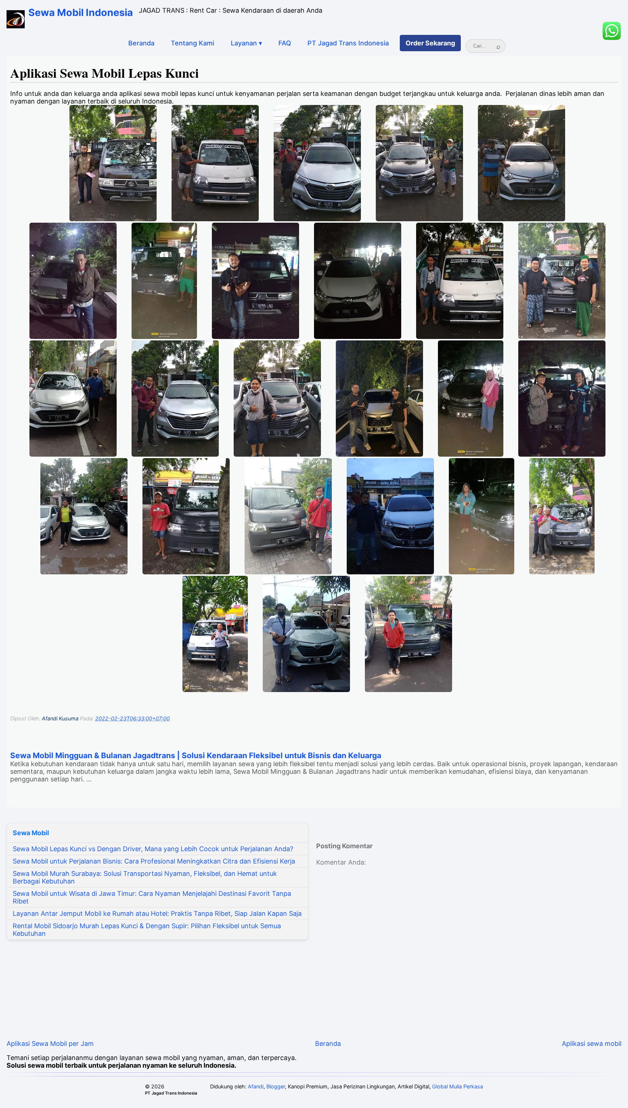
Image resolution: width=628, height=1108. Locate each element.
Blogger (275, 1086)
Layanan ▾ (246, 43)
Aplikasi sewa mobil (591, 1043)
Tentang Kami (192, 43)
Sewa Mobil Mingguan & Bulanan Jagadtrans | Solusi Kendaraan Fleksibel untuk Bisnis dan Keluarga (195, 755)
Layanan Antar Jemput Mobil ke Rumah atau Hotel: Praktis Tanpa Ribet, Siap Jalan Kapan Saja (157, 913)
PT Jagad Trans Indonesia (348, 43)
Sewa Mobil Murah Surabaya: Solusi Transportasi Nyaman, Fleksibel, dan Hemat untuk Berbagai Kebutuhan (145, 877)
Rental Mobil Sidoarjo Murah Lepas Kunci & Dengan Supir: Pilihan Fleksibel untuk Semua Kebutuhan (147, 929)
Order (430, 43)
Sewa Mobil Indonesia (80, 13)
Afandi (255, 1086)
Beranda (141, 43)
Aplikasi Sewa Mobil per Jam (50, 1043)
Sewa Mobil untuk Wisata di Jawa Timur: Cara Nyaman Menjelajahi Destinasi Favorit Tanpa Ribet (152, 897)
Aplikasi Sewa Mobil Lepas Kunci (104, 72)
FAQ (284, 43)
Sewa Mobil (31, 833)
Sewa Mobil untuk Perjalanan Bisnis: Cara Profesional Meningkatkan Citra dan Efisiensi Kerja (154, 861)
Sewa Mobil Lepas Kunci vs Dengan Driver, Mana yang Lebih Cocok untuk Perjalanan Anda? (153, 849)
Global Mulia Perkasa (457, 1086)
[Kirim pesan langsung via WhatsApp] (612, 31)
